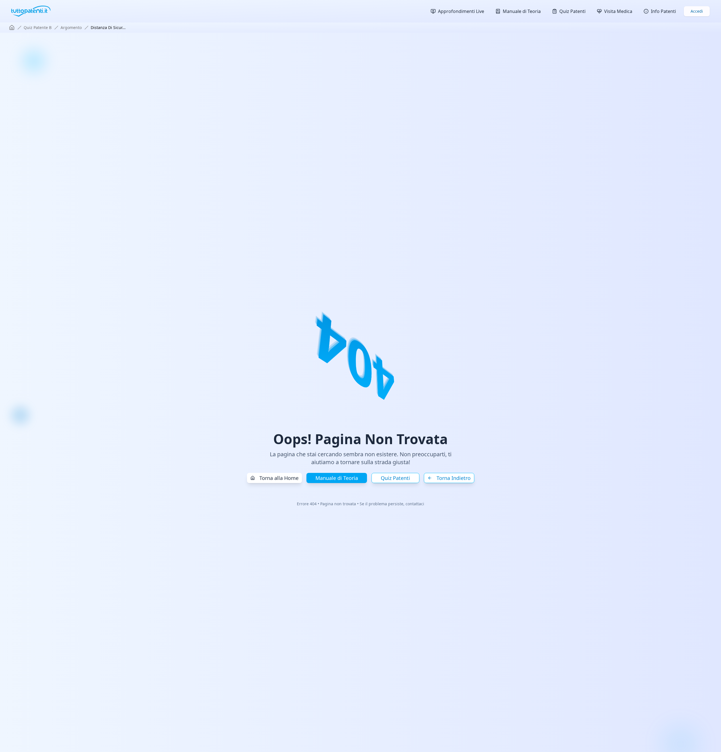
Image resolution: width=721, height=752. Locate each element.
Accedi (697, 11)
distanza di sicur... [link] (108, 27)
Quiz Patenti (395, 478)
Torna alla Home (279, 478)
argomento (71, 27)
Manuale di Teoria (336, 478)
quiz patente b (38, 27)
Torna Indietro (454, 478)
